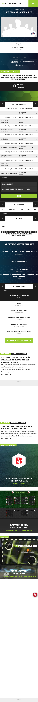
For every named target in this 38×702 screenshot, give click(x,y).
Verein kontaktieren (19, 340)
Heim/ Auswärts (35, 204)
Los (19, 196)
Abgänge (2, 218)
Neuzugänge (35, 218)
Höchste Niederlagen (2, 286)
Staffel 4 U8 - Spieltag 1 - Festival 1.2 (19, 252)
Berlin (22, 9)
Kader (19, 218)
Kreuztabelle (2, 204)
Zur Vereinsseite (19, 15)
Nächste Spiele (19, 104)
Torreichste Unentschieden (35, 286)
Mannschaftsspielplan (2, 104)
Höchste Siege (19, 286)
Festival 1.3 (19, 43)
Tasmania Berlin (19, 296)
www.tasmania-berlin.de (19, 331)
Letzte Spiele (35, 104)
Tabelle (20, 204)
